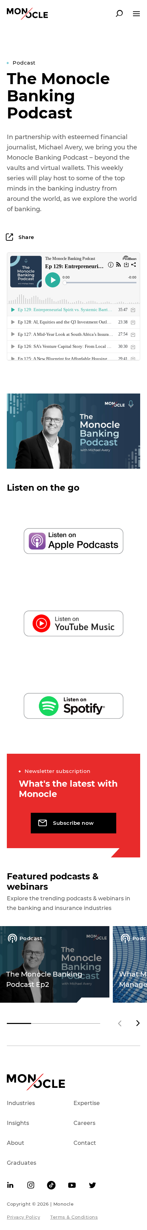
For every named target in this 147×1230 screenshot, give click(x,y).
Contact (85, 1143)
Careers (84, 1123)
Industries (21, 1103)
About (15, 1143)
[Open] (136, 14)
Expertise (87, 1103)
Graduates (21, 1163)
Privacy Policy (23, 1217)
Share (25, 237)
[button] (138, 1023)
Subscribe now (73, 823)
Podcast (24, 62)
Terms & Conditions (74, 1217)
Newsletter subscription (58, 771)
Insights (18, 1123)
